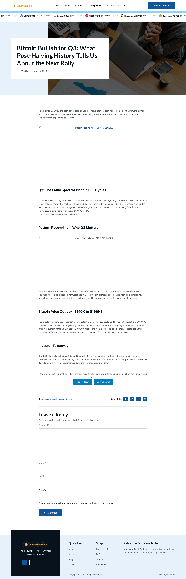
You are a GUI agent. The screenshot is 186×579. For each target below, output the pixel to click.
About (68, 5)
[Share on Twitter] (145, 399)
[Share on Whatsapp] (138, 399)
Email (42, 476)
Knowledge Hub (93, 5)
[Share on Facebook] (125, 399)
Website (42, 489)
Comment (44, 425)
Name (42, 462)
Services (78, 5)
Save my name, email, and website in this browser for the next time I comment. (78, 503)
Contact (126, 5)
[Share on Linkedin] (132, 399)
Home (58, 5)
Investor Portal (112, 5)
